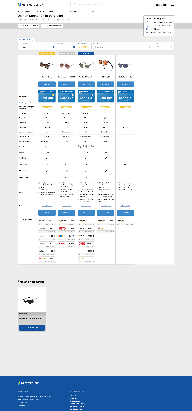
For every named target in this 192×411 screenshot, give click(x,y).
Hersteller (96, 43)
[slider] (53, 47)
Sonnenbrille (90, 11)
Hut (63, 11)
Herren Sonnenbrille (30, 318)
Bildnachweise (75, 401)
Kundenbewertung (84, 43)
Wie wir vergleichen (24, 103)
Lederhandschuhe (75, 11)
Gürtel (42, 11)
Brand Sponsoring (76, 409)
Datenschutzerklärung (77, 404)
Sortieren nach (23, 43)
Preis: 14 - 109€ (58, 43)
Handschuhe (53, 11)
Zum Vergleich (32, 328)
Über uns (73, 396)
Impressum (73, 398)
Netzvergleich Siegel (77, 406)
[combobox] (94, 47)
